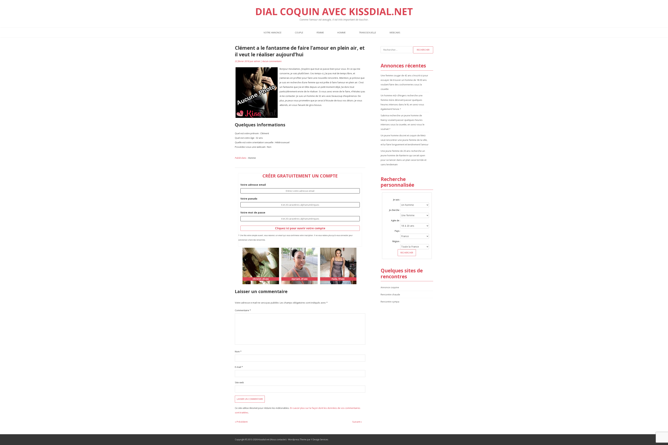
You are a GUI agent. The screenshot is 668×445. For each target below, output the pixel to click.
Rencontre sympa (390, 301)
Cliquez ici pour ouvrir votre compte (300, 228)
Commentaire (243, 310)
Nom (238, 351)
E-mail (239, 367)
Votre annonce (272, 32)
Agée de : (395, 220)
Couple (299, 32)
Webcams (394, 32)
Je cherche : (394, 210)
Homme (341, 32)
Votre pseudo (248, 198)
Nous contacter (278, 439)
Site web (239, 382)
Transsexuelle (367, 32)
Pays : (397, 230)
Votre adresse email (253, 184)
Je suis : (396, 199)
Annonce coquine (390, 287)
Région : (396, 241)
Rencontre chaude (390, 294)
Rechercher (406, 252)
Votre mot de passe (252, 212)
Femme (320, 32)
